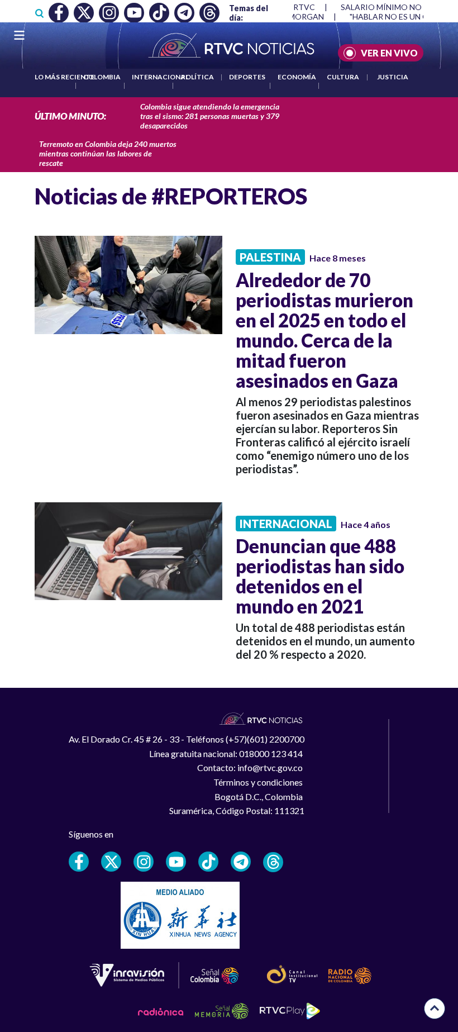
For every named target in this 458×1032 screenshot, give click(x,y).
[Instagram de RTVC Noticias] (143, 862)
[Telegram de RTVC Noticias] (241, 862)
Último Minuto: (70, 116)
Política (197, 77)
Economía (297, 77)
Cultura (343, 77)
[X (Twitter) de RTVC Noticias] (111, 862)
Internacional (160, 77)
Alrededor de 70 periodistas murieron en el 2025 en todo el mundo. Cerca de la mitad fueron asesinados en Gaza (324, 330)
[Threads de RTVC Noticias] (273, 862)
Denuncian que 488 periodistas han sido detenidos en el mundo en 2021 (320, 576)
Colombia (102, 77)
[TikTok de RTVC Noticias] (208, 862)
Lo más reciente (64, 77)
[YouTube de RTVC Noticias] (176, 862)
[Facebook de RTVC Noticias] (79, 862)
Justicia (392, 77)
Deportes (247, 77)
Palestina (270, 257)
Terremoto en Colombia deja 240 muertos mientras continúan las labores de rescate (107, 153)
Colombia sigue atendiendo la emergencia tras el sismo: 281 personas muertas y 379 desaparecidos (209, 116)
